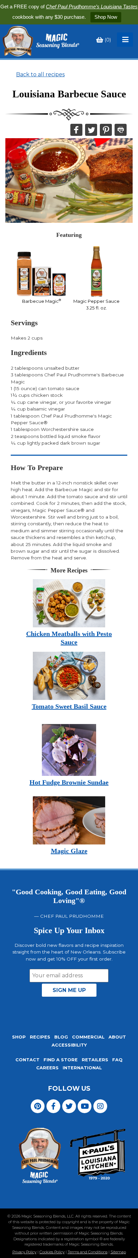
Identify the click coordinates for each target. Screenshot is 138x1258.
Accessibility (69, 1045)
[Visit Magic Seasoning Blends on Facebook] (53, 1105)
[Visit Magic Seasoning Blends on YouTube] (84, 1105)
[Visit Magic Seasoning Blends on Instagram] (100, 1105)
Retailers (95, 1059)
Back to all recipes (40, 74)
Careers (47, 1067)
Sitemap (118, 1252)
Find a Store (61, 1059)
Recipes (40, 1037)
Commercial (88, 1037)
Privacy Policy (24, 1252)
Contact (27, 1059)
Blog (61, 1037)
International (82, 1067)
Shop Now (105, 17)
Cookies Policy (52, 1252)
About (117, 1037)
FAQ (117, 1059)
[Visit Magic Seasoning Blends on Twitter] (69, 1105)
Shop (19, 1037)
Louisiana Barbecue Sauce (69, 94)
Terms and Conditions (88, 1252)
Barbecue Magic (41, 301)
